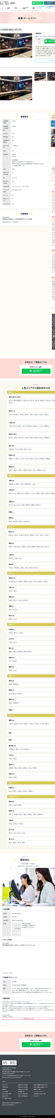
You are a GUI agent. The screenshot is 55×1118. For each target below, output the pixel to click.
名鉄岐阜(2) (17, 567)
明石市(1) (38, 505)
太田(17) (11, 470)
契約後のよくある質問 (23, 1087)
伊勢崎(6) (25, 470)
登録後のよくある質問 (23, 1089)
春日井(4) (26, 535)
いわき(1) (20, 600)
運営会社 (34, 8)
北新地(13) (27, 493)
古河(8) (36, 458)
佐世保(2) (25, 768)
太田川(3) (42, 535)
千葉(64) (11, 426)
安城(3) (47, 535)
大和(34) (27, 437)
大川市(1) (42, 723)
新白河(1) (25, 600)
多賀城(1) (26, 581)
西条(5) (15, 693)
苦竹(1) (35, 581)
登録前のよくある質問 (23, 1085)
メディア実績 (5, 1091)
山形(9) (10, 591)
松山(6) (10, 693)
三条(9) (22, 484)
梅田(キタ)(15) (20, 493)
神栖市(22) (11, 458)
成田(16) (35, 426)
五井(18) (24, 426)
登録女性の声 (5, 1096)
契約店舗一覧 (21, 1091)
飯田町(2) (39, 470)
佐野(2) (21, 449)
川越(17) (32, 414)
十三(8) (33, 493)
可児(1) (27, 567)
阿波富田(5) (16, 703)
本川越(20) (16, 414)
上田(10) (11, 805)
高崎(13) (16, 470)
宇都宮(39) (11, 449)
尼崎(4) (23, 505)
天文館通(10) (12, 749)
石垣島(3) (19, 791)
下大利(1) (36, 723)
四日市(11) (11, 558)
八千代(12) (41, 426)
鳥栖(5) (15, 777)
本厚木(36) (21, 437)
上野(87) (11, 400)
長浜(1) (10, 521)
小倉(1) (34, 484)
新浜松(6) (24, 546)
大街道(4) (19, 693)
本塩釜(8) (20, 581)
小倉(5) (21, 723)
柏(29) (15, 426)
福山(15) (16, 632)
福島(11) (11, 600)
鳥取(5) (10, 670)
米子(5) (15, 670)
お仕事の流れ (8, 8)
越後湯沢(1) (40, 814)
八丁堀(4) (21, 632)
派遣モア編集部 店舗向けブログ (41, 1087)
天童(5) (15, 591)
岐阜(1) (31, 567)
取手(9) (32, 458)
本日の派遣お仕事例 (6, 1093)
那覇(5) (15, 791)
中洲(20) (11, 723)
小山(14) (17, 449)
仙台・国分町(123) (13, 581)
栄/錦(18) (16, 535)
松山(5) (10, 791)
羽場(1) (22, 567)
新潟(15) (11, 814)
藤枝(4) (39, 546)
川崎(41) (16, 437)
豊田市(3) (32, 535)
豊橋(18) (11, 535)
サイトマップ (36, 1096)
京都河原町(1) (27, 484)
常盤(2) (10, 651)
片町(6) (15, 833)
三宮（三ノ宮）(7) (17, 505)
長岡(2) (35, 814)
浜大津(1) (15, 521)
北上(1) (15, 619)
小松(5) (23, 833)
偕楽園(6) (47, 458)
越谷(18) (27, 414)
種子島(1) (26, 749)
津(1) (20, 558)
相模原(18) (47, 437)
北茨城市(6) (42, 458)
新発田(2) (30, 814)
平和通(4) (25, 723)
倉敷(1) (15, 651)
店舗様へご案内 (37, 1089)
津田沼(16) (30, 426)
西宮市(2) (28, 505)
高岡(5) (15, 842)
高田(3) (25, 814)
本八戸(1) (15, 609)
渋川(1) (44, 470)
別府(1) (15, 758)
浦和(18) (22, 414)
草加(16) (46, 414)
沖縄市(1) (30, 791)
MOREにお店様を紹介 (23, 1096)
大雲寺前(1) (20, 651)
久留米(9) (16, 723)
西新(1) (47, 723)
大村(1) (30, 768)
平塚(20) (32, 437)
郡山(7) (15, 600)
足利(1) (26, 449)
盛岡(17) (11, 619)
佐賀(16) (11, 777)
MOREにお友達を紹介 (23, 1093)
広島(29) (11, 632)
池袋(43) (37, 400)
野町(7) (10, 833)
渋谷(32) (11, 402)
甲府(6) (10, 823)
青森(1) (10, 609)
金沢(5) (19, 833)
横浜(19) (37, 437)
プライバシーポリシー (38, 1091)
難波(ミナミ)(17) (13, 493)
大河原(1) (45, 581)
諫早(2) (20, 768)
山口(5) (15, 642)
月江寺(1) (20, 823)
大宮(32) (11, 414)
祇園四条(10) (12, 484)
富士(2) (47, 546)
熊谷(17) (37, 414)
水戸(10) (27, 458)
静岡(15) (11, 546)
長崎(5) (16, 768)
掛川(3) (43, 546)
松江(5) (10, 661)
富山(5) (10, 842)
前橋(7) (20, 470)
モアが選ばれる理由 (25, 8)
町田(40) (48, 400)
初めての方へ (16, 8)
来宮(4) (29, 546)
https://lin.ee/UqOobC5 (15, 1077)
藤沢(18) (41, 437)
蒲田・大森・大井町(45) (28, 400)
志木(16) (41, 414)
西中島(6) (47, 493)
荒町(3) (19, 842)
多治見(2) (11, 567)
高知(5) (10, 684)
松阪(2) (16, 558)
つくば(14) (22, 458)
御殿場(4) (33, 546)
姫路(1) (33, 505)
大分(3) (10, 758)
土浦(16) (17, 458)
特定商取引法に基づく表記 (40, 1093)
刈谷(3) (37, 535)
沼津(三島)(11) (17, 546)
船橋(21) (19, 426)
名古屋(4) (21, 535)
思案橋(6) (11, 768)
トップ (2, 8)
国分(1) (17, 749)
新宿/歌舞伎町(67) (18, 400)
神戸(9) (10, 505)
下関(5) (10, 642)
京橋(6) (43, 493)
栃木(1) (30, 449)
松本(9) (15, 805)
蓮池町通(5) (16, 684)
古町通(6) (16, 814)
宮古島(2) (25, 791)
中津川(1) (36, 567)
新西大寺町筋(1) (28, 651)
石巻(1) (31, 581)
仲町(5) (21, 814)
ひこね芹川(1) (26, 521)
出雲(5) (15, 661)
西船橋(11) (47, 426)
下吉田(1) (15, 823)
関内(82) (11, 437)
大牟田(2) (31, 723)
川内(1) (22, 749)
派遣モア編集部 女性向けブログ (41, 1085)
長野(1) (20, 805)
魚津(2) (23, 842)
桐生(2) (34, 470)
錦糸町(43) (42, 400)
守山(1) (20, 521)
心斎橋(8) (37, 493)
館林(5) (30, 470)
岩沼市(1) (40, 581)
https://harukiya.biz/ (17, 920)
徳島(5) (10, 703)
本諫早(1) (35, 768)
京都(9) (17, 484)
